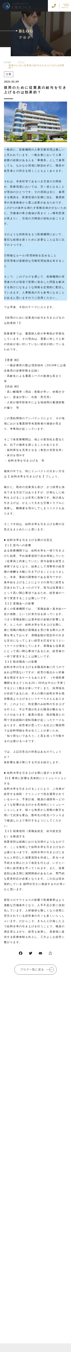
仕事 (8, 74)
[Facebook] (20, 954)
